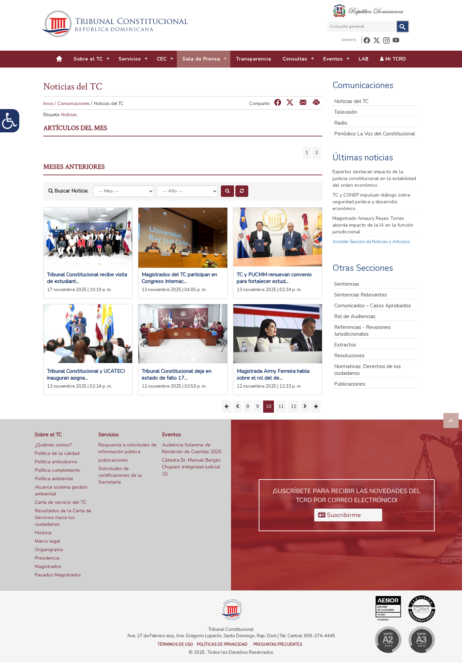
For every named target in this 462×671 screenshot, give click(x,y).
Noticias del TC (351, 101)
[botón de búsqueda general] (402, 26)
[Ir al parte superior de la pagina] (451, 420)
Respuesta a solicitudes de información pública (127, 448)
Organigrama (49, 549)
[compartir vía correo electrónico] (303, 102)
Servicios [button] (130, 59)
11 (281, 406)
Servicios (108, 434)
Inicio (48, 104)
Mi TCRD (395, 59)
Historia (43, 533)
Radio (340, 123)
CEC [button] (162, 59)
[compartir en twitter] (290, 102)
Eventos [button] (333, 59)
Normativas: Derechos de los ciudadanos (367, 370)
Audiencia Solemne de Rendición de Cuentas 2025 (191, 448)
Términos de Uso (175, 644)
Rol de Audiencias (354, 316)
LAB (364, 59)
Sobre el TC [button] (88, 59)
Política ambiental (54, 478)
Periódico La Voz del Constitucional (374, 133)
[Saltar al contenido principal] (116, 24)
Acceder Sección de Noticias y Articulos (371, 242)
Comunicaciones (73, 104)
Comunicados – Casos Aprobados (372, 305)
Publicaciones (349, 384)
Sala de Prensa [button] (201, 59)
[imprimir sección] (316, 102)
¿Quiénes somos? (53, 445)
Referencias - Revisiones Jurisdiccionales (362, 330)
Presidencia (47, 558)
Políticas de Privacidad (222, 644)
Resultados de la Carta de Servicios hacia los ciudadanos (63, 517)
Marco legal (47, 541)
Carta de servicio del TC (60, 502)
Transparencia (253, 59)
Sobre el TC (48, 434)
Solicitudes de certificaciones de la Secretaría (120, 475)
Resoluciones (349, 355)
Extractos (345, 344)
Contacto (348, 40)
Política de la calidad (57, 453)
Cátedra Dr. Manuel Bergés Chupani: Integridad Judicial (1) (191, 467)
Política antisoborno (56, 462)
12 (293, 406)
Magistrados (48, 566)
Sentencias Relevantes (360, 294)
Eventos (171, 434)
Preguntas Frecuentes (277, 644)
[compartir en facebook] (278, 102)
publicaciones (113, 460)
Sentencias (346, 284)
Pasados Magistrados (58, 575)
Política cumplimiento (57, 470)
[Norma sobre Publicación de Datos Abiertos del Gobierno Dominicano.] (422, 640)
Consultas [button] (295, 59)
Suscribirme (343, 515)
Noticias (69, 115)
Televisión (345, 112)
